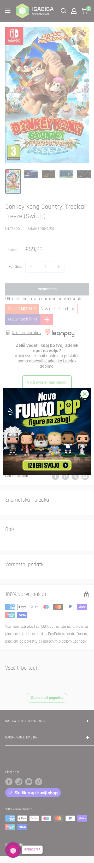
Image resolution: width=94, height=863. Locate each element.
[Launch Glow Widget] (13, 850)
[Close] (84, 394)
